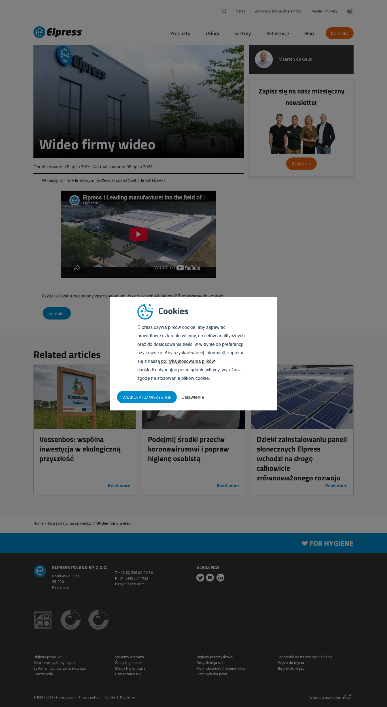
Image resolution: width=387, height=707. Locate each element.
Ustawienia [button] (192, 397)
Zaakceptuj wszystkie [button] (147, 397)
